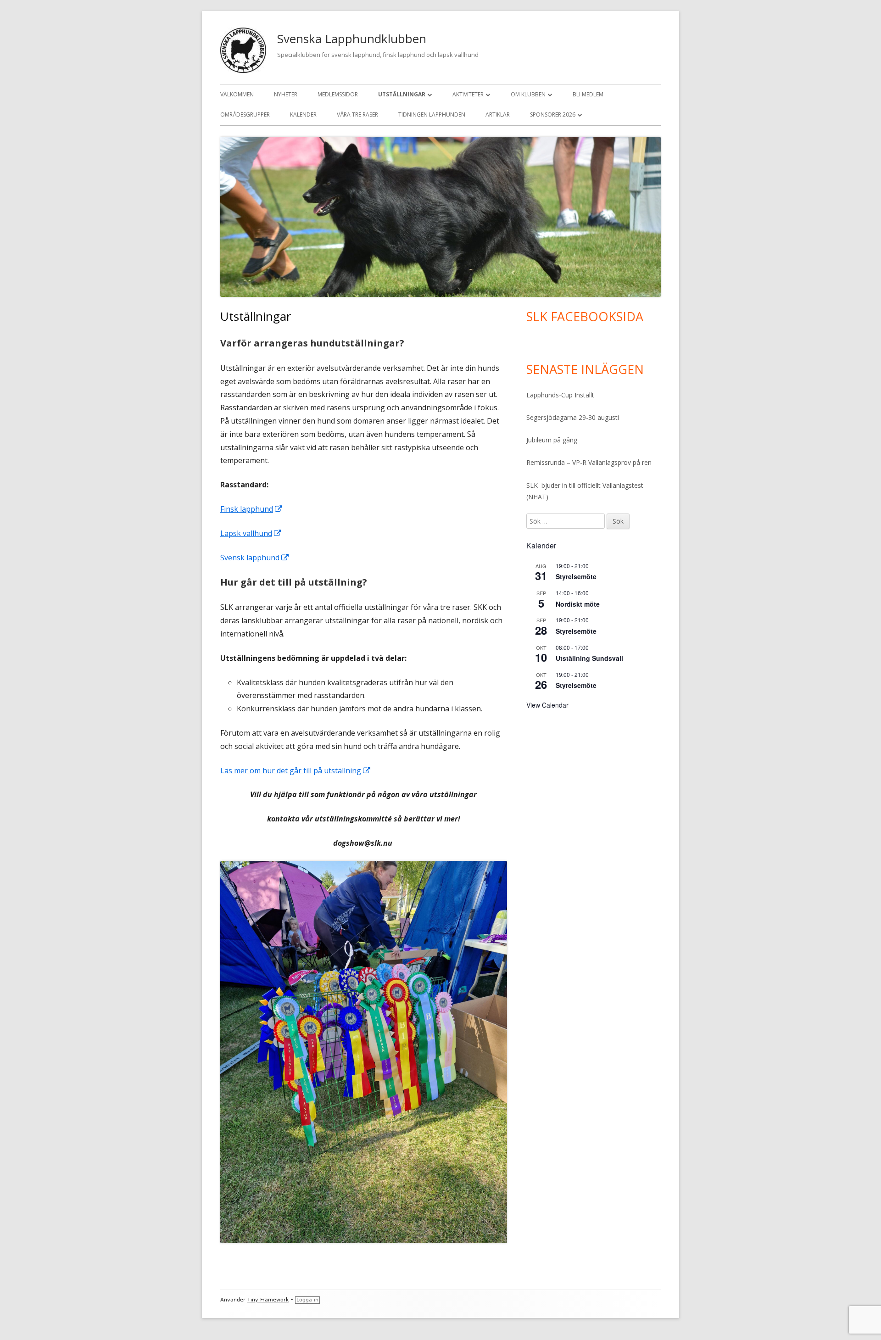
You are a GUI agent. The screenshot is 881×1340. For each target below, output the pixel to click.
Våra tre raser (357, 114)
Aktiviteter (468, 94)
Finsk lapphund (251, 509)
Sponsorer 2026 (552, 114)
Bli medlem (588, 94)
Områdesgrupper (245, 114)
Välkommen (237, 94)
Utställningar (401, 94)
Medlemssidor (338, 94)
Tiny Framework (268, 1300)
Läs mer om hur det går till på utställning (295, 770)
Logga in (307, 1300)
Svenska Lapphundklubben (351, 38)
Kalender (303, 114)
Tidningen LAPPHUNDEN (431, 114)
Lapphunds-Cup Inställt (560, 395)
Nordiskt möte (578, 604)
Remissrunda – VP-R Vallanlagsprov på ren (589, 462)
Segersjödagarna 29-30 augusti (572, 417)
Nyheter (285, 94)
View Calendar (547, 704)
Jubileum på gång (551, 440)
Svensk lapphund (255, 558)
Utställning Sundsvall (589, 658)
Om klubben (528, 94)
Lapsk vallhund (251, 533)
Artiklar (497, 114)
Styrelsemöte (576, 576)
